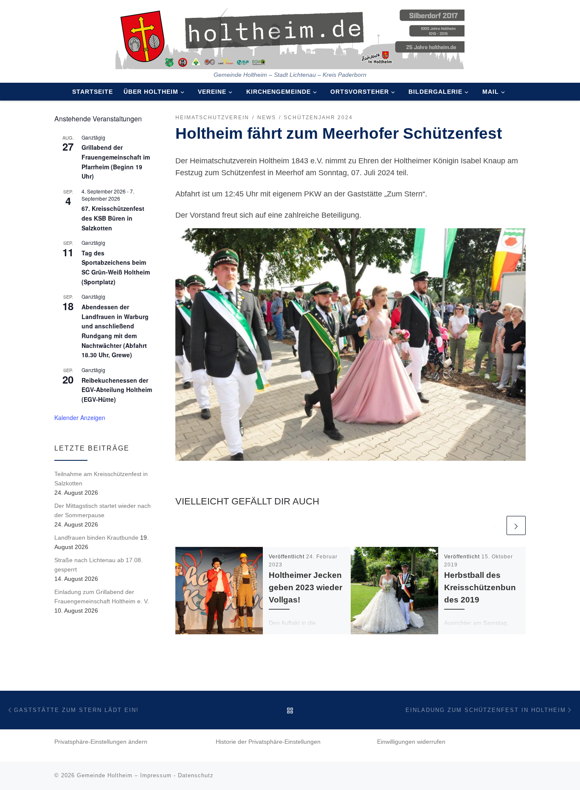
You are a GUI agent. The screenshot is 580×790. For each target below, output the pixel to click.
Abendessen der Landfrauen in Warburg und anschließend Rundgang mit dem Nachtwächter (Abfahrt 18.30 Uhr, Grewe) (115, 331)
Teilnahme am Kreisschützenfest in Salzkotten (101, 479)
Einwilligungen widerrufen (411, 742)
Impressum (156, 775)
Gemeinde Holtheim (104, 775)
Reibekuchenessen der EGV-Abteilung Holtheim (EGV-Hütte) (117, 389)
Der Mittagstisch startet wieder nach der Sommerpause (102, 510)
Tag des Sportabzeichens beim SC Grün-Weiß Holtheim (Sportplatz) (116, 267)
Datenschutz (196, 775)
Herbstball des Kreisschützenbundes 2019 (480, 587)
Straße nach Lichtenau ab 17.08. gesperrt (98, 565)
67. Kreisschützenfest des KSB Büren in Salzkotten (113, 218)
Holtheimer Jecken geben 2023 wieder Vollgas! (305, 587)
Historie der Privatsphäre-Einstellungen (268, 742)
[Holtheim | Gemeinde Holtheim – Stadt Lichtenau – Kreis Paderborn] (290, 36)
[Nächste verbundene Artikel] (516, 525)
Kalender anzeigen (79, 417)
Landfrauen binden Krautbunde (96, 537)
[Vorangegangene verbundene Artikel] (495, 525)
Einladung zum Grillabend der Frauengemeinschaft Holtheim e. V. (101, 596)
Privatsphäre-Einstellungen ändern (100, 742)
